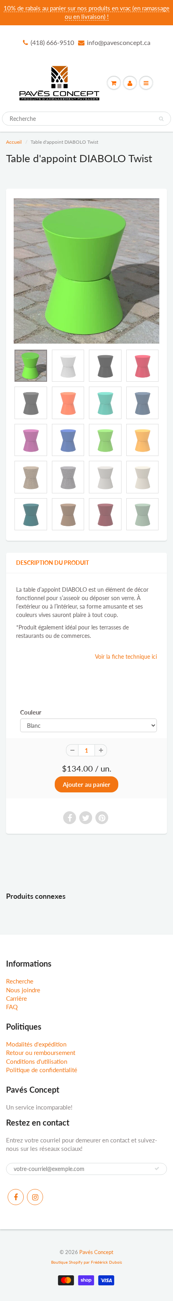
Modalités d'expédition (36, 1044)
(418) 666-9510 (52, 42)
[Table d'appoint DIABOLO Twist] (86, 271)
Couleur (30, 712)
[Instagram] (35, 1197)
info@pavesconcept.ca (118, 42)
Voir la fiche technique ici (126, 656)
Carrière (16, 998)
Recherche (19, 981)
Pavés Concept (96, 1252)
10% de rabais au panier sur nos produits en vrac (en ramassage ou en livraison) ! (86, 12)
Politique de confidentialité (41, 1069)
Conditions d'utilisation (36, 1061)
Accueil (14, 142)
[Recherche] (161, 118)
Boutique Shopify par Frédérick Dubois (86, 1262)
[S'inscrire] (157, 1168)
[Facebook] (16, 1197)
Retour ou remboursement (40, 1052)
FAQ (12, 1006)
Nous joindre (23, 990)
